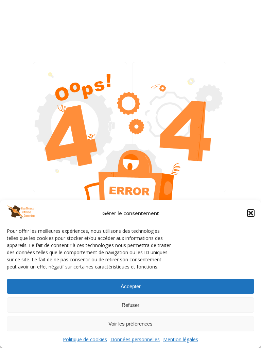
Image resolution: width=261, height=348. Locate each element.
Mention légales (180, 339)
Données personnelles (135, 339)
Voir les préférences (130, 324)
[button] (250, 213)
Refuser (130, 305)
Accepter (131, 286)
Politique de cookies (85, 339)
